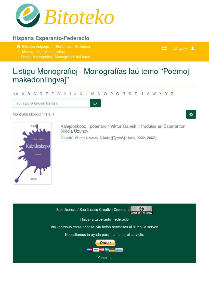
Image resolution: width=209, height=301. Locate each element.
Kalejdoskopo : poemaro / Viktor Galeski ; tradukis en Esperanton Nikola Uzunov (123, 128)
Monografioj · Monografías (43, 51)
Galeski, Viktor (72, 137)
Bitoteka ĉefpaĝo (35, 46)
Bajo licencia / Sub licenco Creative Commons (93, 209)
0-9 (15, 93)
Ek (95, 103)
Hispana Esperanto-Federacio (51, 38)
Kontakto (104, 257)
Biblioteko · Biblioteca (73, 46)
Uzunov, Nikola (98, 137)
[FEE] (28, 15)
